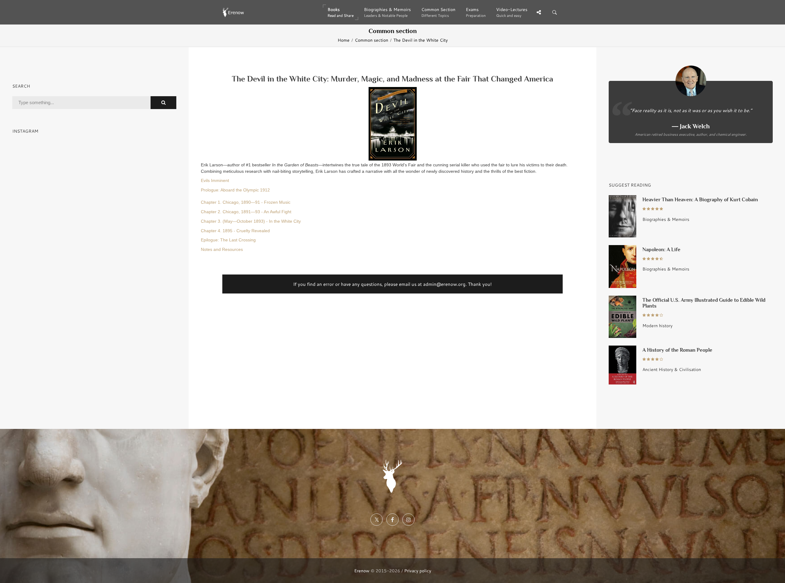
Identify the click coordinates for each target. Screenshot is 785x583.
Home (344, 40)
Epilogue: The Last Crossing (228, 240)
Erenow (362, 571)
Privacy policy (417, 571)
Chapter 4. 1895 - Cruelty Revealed (235, 231)
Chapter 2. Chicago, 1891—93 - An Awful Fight (246, 212)
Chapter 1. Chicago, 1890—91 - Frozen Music (245, 202)
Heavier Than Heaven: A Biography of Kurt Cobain (700, 200)
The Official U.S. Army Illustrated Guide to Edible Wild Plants (703, 303)
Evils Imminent (215, 180)
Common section (371, 40)
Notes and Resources (222, 249)
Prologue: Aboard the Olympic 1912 (235, 190)
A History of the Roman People (677, 350)
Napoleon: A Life (661, 249)
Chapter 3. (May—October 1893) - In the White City (251, 221)
